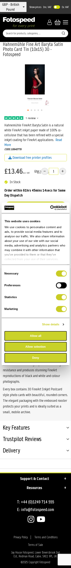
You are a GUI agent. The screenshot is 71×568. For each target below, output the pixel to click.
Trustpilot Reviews (22, 439)
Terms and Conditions (46, 537)
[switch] (61, 286)
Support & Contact (34, 478)
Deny (35, 357)
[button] (11, 7)
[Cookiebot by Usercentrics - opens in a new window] (50, 207)
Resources (34, 487)
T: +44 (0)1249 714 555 (35, 502)
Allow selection (35, 346)
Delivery (11, 451)
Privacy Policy (21, 537)
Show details (50, 324)
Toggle (57, 7)
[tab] (35, 428)
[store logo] (19, 22)
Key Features (16, 428)
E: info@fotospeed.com (35, 509)
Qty (36, 171)
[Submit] (63, 33)
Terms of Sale (35, 545)
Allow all (35, 335)
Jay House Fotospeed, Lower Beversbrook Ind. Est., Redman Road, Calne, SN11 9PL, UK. (35, 554)
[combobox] (35, 33)
